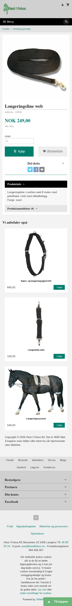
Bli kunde (23, 460)
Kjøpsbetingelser (26, 526)
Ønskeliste (54, 151)
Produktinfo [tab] (14, 184)
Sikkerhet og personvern (53, 526)
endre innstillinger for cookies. (36, 593)
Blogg (63, 460)
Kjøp (21, 151)
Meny (10, 21)
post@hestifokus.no (33, 546)
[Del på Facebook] (36, 169)
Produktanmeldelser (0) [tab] (20, 208)
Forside (5, 29)
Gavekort (21, 467)
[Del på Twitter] (30, 169)
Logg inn (34, 467)
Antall (8, 136)
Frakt (10, 526)
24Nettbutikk (42, 599)
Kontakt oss (49, 467)
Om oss (52, 460)
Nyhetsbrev (38, 460)
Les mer (42, 589)
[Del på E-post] (41, 169)
